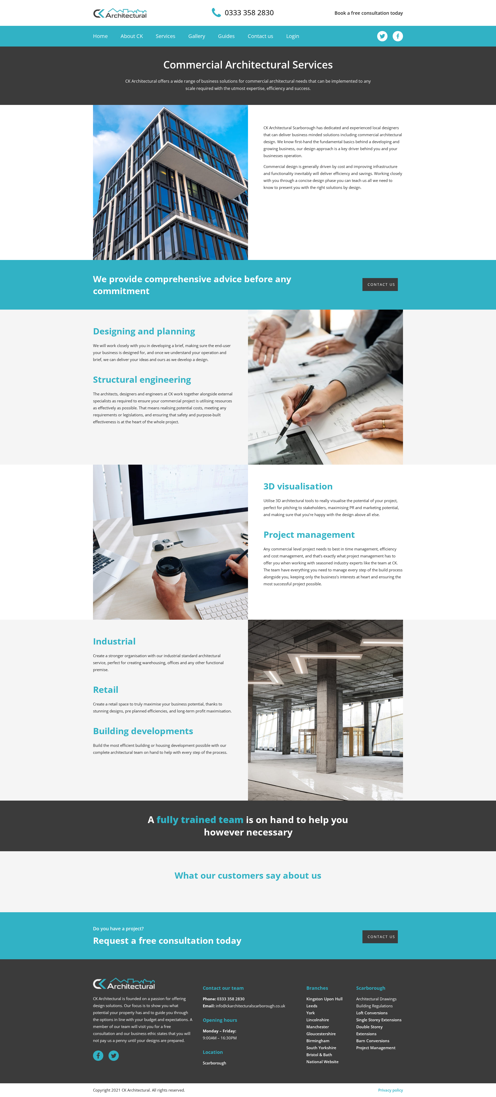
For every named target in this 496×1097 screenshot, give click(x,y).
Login (292, 36)
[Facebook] (398, 36)
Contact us (260, 36)
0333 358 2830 (231, 998)
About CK (132, 36)
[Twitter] (382, 36)
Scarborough (214, 1062)
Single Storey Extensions (378, 1019)
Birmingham (317, 1040)
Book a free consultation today (369, 13)
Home (100, 36)
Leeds (311, 1005)
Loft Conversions (372, 1012)
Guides (226, 36)
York (310, 1012)
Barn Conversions (372, 1040)
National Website (322, 1061)
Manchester (317, 1026)
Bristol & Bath (319, 1054)
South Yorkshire (321, 1047)
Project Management (376, 1047)
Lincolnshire (317, 1019)
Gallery (196, 36)
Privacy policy (390, 1090)
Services (165, 36)
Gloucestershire (321, 1033)
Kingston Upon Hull (324, 998)
